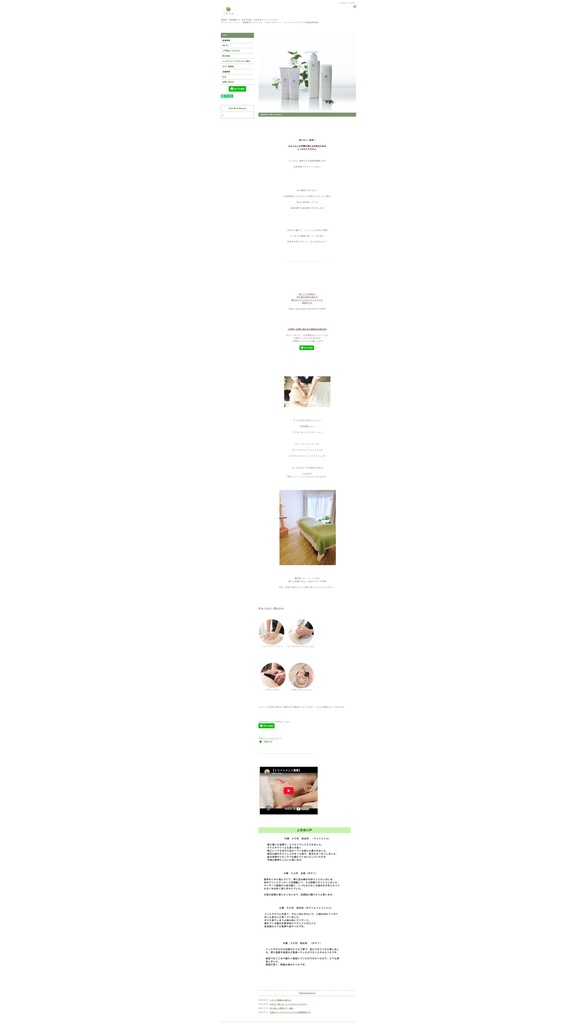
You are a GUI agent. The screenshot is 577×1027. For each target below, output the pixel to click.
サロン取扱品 (228, 66)
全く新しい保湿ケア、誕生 (281, 989)
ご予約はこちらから (231, 51)
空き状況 (226, 56)
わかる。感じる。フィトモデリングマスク (288, 985)
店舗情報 (226, 72)
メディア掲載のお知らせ (280, 981)
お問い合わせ (228, 82)
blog (224, 77)
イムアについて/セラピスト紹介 (236, 61)
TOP (224, 35)
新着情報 (226, 40)
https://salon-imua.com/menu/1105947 (307, 290)
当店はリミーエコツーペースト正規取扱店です (290, 993)
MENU (225, 46)
